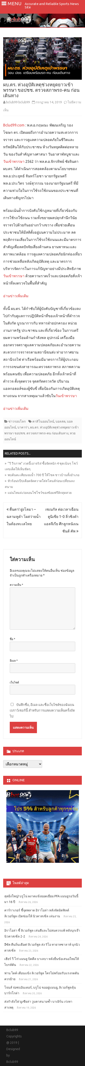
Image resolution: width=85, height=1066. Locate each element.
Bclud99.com (14, 125)
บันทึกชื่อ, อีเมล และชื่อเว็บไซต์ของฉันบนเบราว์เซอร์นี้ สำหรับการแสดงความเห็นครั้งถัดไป (42, 710)
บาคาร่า (23, 427)
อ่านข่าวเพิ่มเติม (16, 296)
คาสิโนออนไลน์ (43, 421)
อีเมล (14, 660)
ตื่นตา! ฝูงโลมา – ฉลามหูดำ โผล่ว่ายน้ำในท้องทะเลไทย (24, 516)
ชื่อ (12, 639)
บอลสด (61, 421)
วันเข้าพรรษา (13, 161)
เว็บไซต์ (14, 682)
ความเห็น (16, 584)
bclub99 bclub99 (18, 102)
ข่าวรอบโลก (17, 421)
